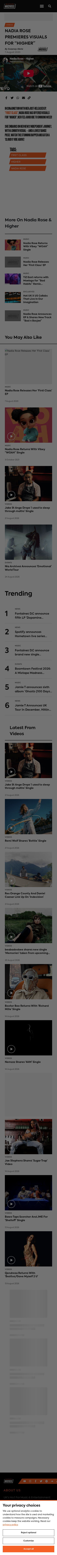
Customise (28, 1541)
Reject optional (28, 1533)
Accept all (29, 1549)
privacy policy (10, 1525)
